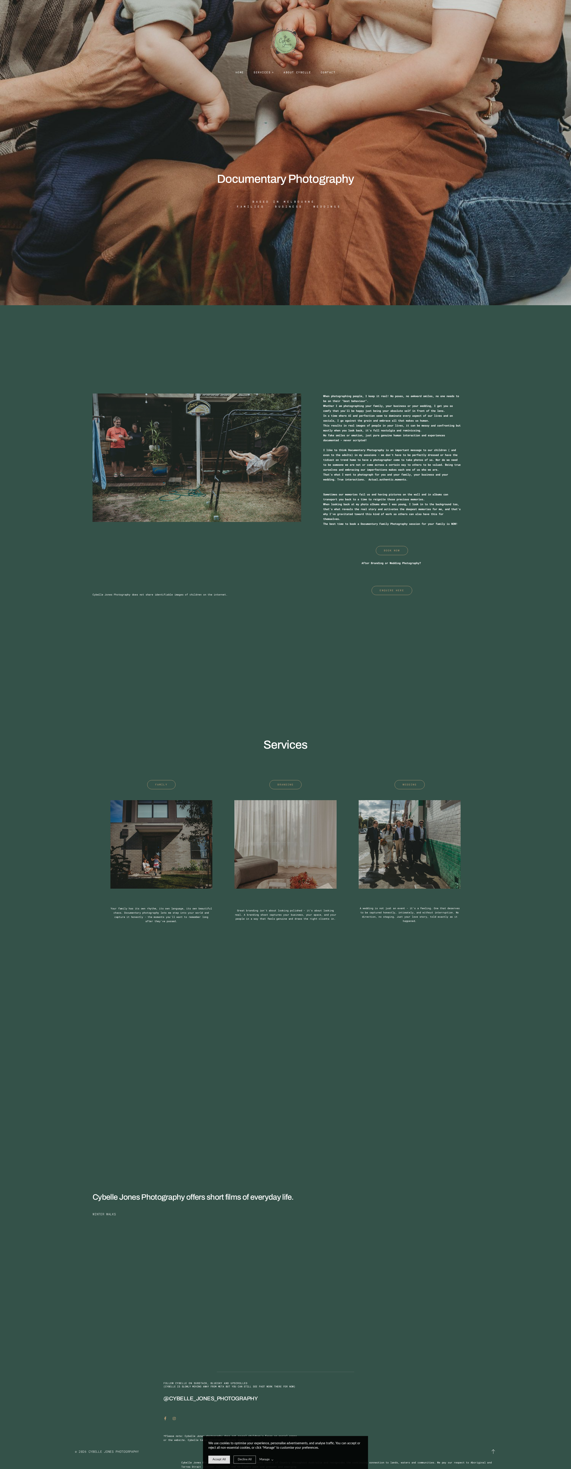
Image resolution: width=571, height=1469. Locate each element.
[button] (493, 1451)
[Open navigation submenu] (273, 72)
